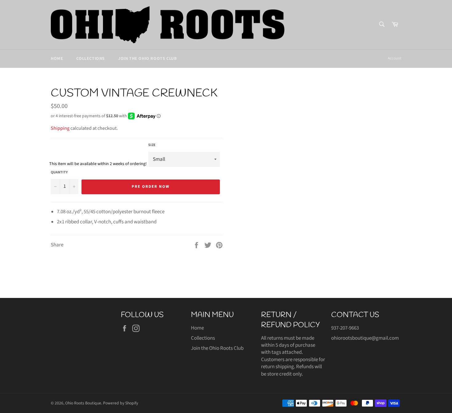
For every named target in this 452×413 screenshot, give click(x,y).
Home (57, 59)
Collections (90, 59)
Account (394, 58)
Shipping (60, 128)
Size (152, 145)
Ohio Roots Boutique (83, 403)
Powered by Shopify (120, 403)
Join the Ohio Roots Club (147, 59)
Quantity (59, 172)
